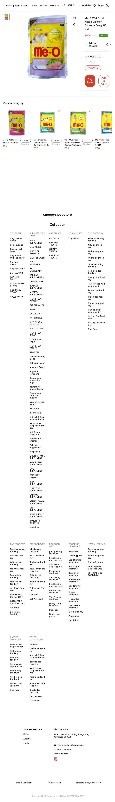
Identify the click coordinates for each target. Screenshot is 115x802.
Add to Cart (104, 80)
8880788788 (64, 749)
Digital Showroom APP (71, 796)
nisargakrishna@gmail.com (70, 745)
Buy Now (90, 81)
